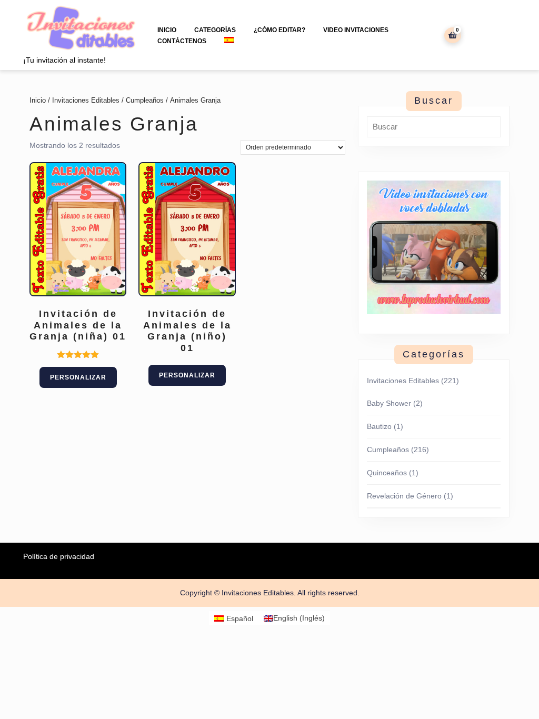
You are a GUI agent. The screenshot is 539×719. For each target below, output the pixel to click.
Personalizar (78, 377)
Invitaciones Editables (85, 100)
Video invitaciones (355, 30)
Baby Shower (389, 403)
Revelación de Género (404, 496)
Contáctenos (181, 41)
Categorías (215, 30)
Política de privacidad (58, 556)
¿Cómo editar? (279, 30)
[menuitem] (229, 40)
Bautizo (379, 426)
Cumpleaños (145, 100)
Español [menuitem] (239, 618)
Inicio (166, 30)
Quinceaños (387, 472)
